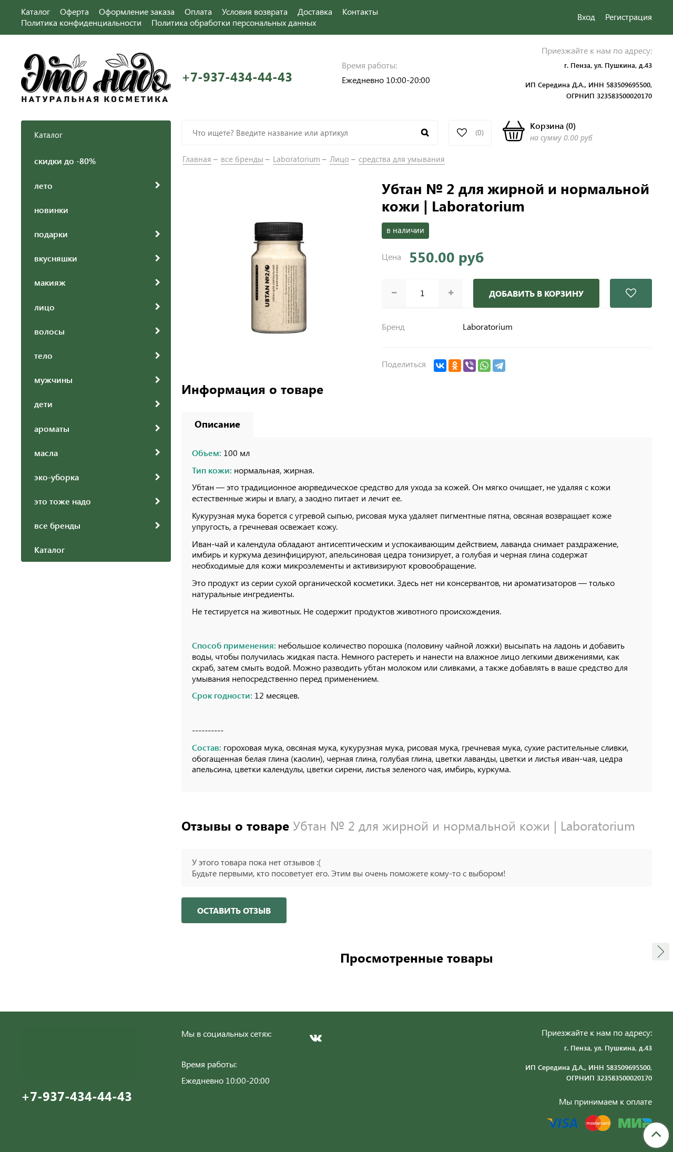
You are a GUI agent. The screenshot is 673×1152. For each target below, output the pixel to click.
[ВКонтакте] (440, 365)
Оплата (198, 11)
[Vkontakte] (315, 1037)
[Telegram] (499, 365)
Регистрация (628, 16)
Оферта (74, 11)
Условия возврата (255, 11)
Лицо (339, 159)
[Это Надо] (96, 76)
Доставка (315, 11)
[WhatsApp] (484, 365)
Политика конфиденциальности (81, 22)
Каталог (35, 11)
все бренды (242, 159)
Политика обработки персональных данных (233, 22)
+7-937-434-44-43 (236, 76)
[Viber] (469, 365)
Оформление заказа (137, 11)
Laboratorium (296, 159)
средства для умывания (402, 159)
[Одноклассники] (454, 365)
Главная (196, 159)
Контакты (360, 11)
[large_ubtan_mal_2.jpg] (276, 273)
